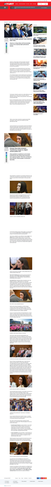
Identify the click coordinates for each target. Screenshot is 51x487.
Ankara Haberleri (40, 481)
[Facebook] (6, 43)
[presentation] (7, 7)
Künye (19, 478)
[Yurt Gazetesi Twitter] (38, 0)
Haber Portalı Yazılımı (8, 485)
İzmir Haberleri (7, 482)
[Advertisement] (25, 15)
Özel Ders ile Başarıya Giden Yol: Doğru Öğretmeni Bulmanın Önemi (23, 7)
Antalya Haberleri (15, 482)
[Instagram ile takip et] (44, 478)
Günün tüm (44, 7)
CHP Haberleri (7, 481)
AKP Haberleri (15, 481)
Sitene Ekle (30, 478)
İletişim (22, 478)
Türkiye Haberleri (24, 481)
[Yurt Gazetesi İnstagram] (42, 0)
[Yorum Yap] (6, 52)
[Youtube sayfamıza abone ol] (42, 478)
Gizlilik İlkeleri (26, 478)
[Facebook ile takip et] (38, 478)
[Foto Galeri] (46, 0)
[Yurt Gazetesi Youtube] (40, 0)
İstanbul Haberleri (32, 481)
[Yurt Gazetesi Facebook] (36, 0)
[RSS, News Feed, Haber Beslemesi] (46, 478)
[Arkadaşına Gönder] (6, 49)
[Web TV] (44, 0)
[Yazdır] (6, 50)
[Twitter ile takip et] (40, 478)
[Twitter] (6, 44)
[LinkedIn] (6, 46)
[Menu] (38, 4)
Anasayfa (16, 478)
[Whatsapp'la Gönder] (6, 47)
